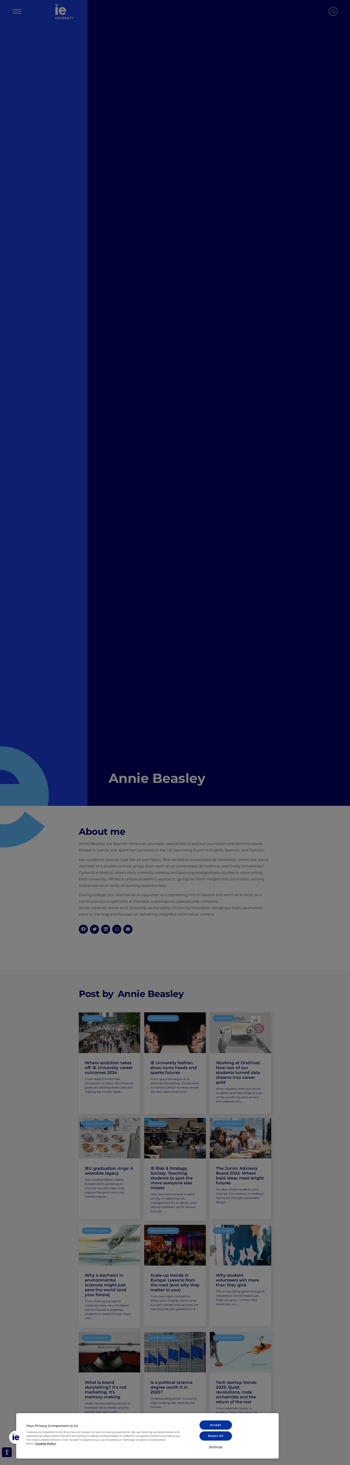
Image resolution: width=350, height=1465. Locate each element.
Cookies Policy (45, 1443)
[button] (15, 1437)
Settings (216, 1447)
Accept (215, 1425)
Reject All (215, 1436)
